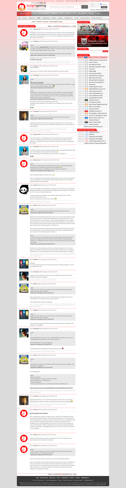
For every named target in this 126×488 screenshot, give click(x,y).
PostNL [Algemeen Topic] (95, 86)
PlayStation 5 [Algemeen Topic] (97, 66)
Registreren (93, 9)
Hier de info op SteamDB (36, 82)
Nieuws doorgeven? (97, 18)
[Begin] (50, 26)
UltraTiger (36, 75)
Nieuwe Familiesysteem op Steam (39, 413)
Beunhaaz (36, 271)
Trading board (64, 477)
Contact (77, 18)
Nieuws (25, 18)
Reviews (54, 18)
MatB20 (36, 259)
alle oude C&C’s (44, 47)
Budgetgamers (69, 18)
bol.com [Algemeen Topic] (96, 95)
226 (58, 26)
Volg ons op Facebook (83, 1)
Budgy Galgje (92, 71)
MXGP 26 (91, 134)
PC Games (45, 21)
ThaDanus (36, 41)
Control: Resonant (92, 109)
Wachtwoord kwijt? (100, 9)
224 (54, 26)
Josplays (36, 111)
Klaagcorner (92, 84)
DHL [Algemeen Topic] (95, 64)
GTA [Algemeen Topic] (95, 102)
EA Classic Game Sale (36, 59)
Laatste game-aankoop (95, 73)
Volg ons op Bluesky (70, 1)
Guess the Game (93, 62)
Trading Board (46, 18)
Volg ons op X (60, 1)
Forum (38, 18)
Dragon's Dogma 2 (92, 124)
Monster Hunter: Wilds (93, 122)
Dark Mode (106, 1)
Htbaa (35, 205)
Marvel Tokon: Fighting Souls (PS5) (98, 104)
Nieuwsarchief (44, 477)
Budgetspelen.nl (88, 480)
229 (65, 26)
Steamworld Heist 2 (92, 120)
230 (67, 26)
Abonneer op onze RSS (96, 1)
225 (56, 26)
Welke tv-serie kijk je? (95, 106)
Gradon (36, 185)
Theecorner (92, 69)
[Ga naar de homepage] (32, 7)
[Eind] (74, 26)
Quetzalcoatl (37, 29)
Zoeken (105, 51)
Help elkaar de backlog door (96, 82)
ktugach (36, 66)
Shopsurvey (32, 18)
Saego (35, 434)
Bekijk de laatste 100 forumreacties (93, 126)
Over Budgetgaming (51, 480)
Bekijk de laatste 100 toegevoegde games (96, 143)
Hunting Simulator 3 (94, 132)
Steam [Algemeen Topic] (56, 21)
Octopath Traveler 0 (92, 100)
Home (19, 18)
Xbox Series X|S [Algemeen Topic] (98, 115)
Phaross (36, 409)
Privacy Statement (68, 480)
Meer (98, 14)
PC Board (39, 21)
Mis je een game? (85, 18)
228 (63, 26)
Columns (60, 18)
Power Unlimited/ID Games (96, 93)
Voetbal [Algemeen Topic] (95, 97)
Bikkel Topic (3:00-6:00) (95, 78)
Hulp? (106, 9)
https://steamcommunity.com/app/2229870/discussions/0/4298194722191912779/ (51, 388)
